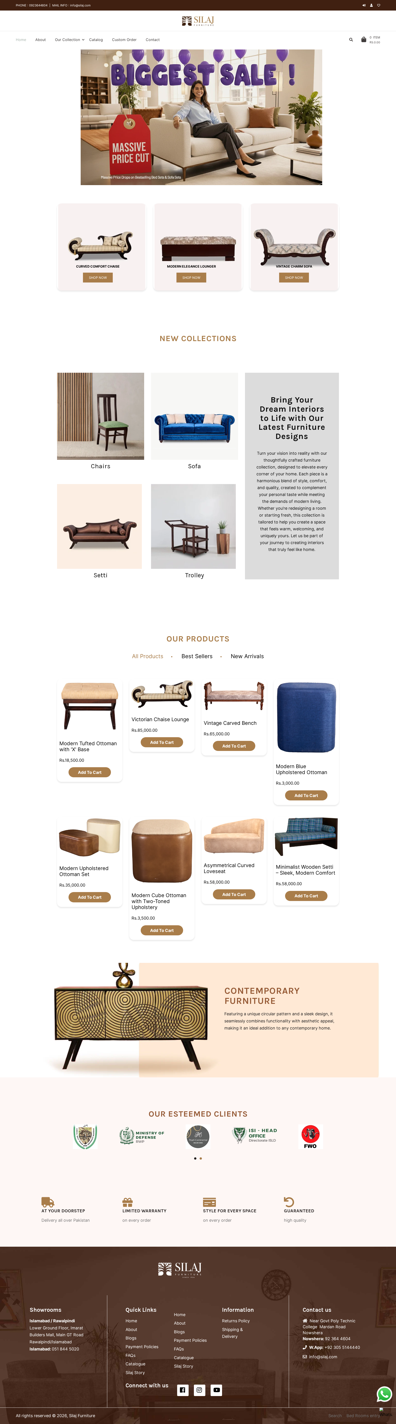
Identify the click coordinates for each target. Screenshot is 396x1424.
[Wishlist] (378, 5)
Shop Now (98, 277)
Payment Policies (142, 1346)
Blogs (131, 1338)
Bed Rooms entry (363, 1415)
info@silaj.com (80, 5)
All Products (147, 656)
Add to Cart (90, 772)
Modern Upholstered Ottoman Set (84, 871)
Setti (101, 575)
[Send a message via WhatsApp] (384, 1394)
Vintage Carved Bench (230, 723)
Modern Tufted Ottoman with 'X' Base (88, 746)
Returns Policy (236, 1320)
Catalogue (135, 1363)
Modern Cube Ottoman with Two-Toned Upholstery (159, 901)
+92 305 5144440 (342, 1347)
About (131, 1329)
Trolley (194, 575)
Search (335, 1415)
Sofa (194, 466)
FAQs (130, 1355)
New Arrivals (247, 656)
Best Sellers (197, 656)
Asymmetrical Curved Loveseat (229, 868)
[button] (76, 117)
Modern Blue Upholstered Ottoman (301, 769)
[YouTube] (216, 1390)
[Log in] (364, 5)
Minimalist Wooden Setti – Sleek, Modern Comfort (305, 870)
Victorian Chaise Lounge (160, 719)
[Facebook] (183, 1390)
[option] (201, 117)
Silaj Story (135, 1372)
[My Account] (372, 5)
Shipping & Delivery (232, 1333)
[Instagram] (199, 1390)
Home (131, 1320)
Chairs (100, 466)
